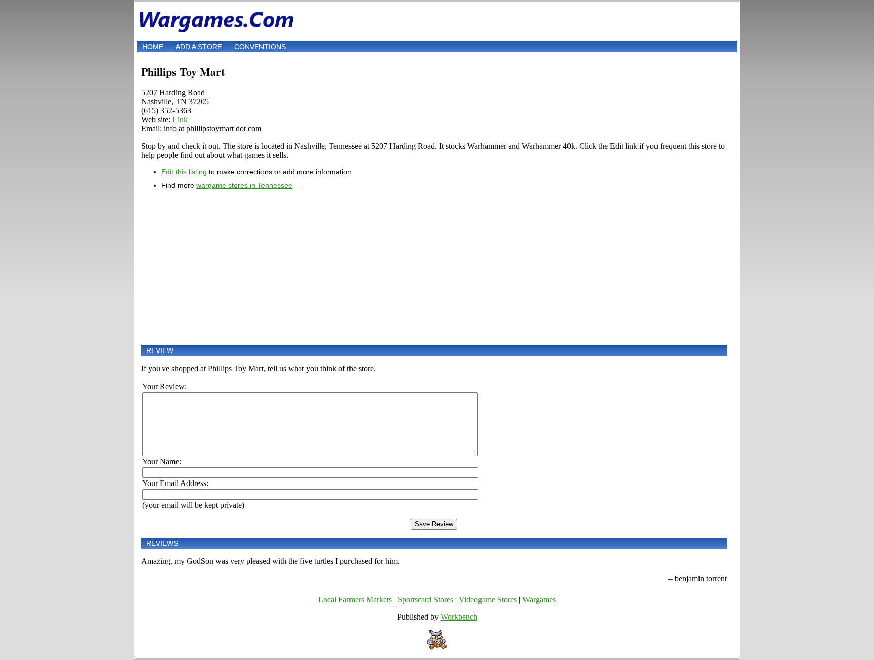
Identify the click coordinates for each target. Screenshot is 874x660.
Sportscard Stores (425, 599)
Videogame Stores (488, 599)
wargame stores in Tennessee (244, 185)
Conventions (260, 46)
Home (152, 46)
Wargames (539, 599)
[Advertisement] (434, 267)
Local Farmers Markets (355, 599)
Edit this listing (184, 172)
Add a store (199, 46)
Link (180, 119)
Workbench (459, 616)
